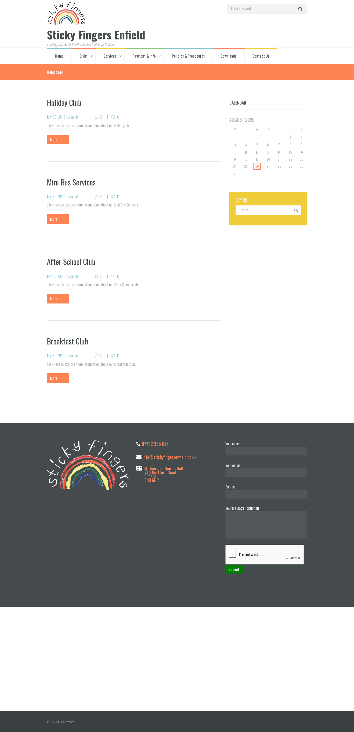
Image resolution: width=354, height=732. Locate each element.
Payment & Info (144, 56)
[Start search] (299, 9)
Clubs (84, 56)
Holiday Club (64, 102)
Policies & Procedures (188, 56)
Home (59, 56)
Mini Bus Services (71, 182)
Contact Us (260, 56)
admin (75, 117)
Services (109, 56)
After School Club (71, 261)
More (54, 139)
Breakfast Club (67, 341)
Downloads (228, 56)
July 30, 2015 (56, 117)
